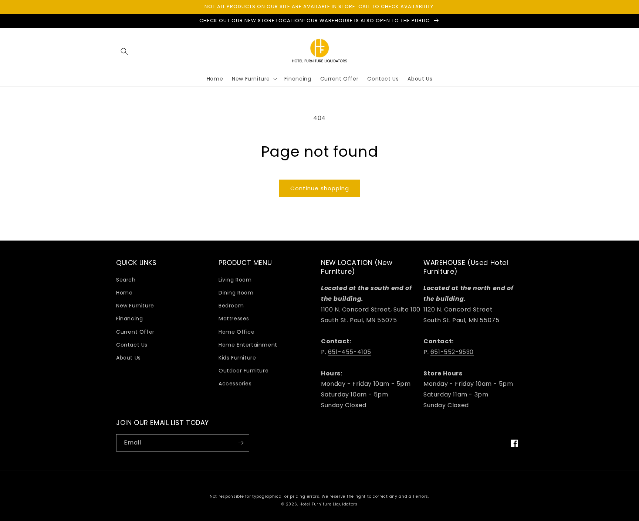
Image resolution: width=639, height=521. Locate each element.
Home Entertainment (248, 344)
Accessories (235, 383)
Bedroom (231, 305)
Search (126, 279)
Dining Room (236, 292)
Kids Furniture (237, 357)
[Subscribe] (241, 443)
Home (124, 292)
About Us (128, 357)
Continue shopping (319, 188)
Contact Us (132, 344)
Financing (129, 318)
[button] (124, 51)
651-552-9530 (452, 352)
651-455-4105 (349, 352)
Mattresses (234, 318)
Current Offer (135, 332)
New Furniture (135, 305)
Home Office (237, 332)
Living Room (235, 279)
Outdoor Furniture (243, 370)
